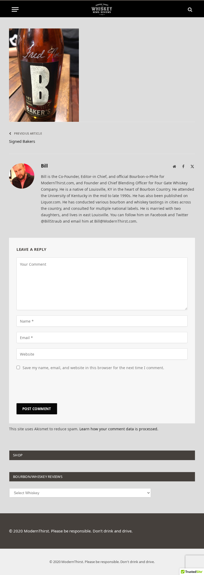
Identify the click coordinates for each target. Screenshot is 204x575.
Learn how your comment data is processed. (118, 428)
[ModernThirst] (102, 9)
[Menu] (15, 9)
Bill (44, 166)
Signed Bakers (22, 141)
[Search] (189, 9)
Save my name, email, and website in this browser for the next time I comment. (93, 367)
